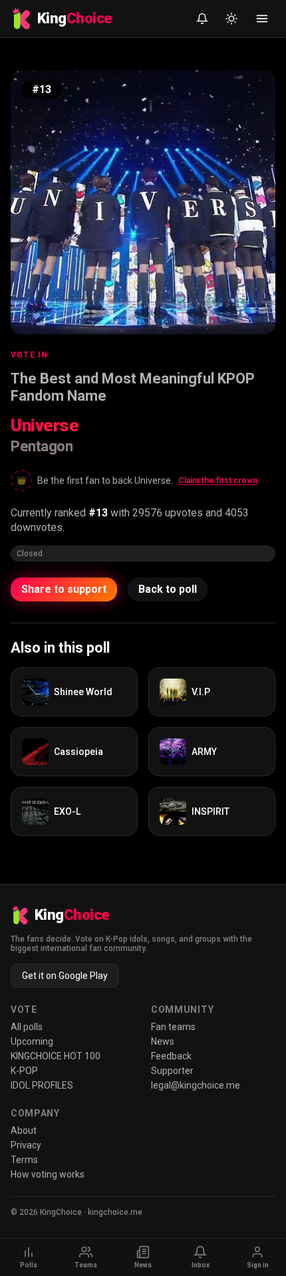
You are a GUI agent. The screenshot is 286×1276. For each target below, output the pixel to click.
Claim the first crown (217, 480)
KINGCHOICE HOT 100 (55, 1056)
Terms (24, 1159)
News (162, 1041)
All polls (27, 1026)
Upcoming (32, 1041)
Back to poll (167, 589)
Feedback (171, 1056)
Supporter (172, 1070)
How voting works (47, 1174)
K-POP (24, 1070)
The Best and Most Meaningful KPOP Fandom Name (133, 387)
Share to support (63, 589)
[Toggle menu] (262, 18)
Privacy (26, 1145)
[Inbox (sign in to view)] (202, 19)
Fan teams (173, 1026)
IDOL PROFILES (42, 1085)
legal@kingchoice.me (195, 1085)
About (24, 1130)
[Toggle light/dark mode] (231, 19)
